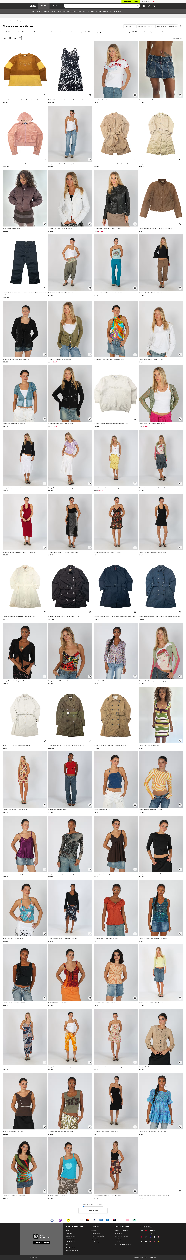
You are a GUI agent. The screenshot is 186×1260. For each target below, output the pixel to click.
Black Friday (118, 1239)
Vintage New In (130, 26)
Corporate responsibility (97, 1236)
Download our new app (131, 1)
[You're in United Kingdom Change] (153, 1)
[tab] (33, 11)
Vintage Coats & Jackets (146, 26)
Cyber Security (95, 1242)
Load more (93, 1211)
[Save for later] (44, 95)
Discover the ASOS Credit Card (123, 1245)
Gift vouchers (118, 1233)
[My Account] (144, 6)
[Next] (181, 26)
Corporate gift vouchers (121, 1236)
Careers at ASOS (95, 1233)
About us (93, 1230)
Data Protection (70, 1248)
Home (4, 21)
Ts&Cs (146, 1257)
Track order (69, 1233)
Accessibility (153, 1257)
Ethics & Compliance (72, 1250)
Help (67, 1230)
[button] (141, 1237)
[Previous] (122, 26)
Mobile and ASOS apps (121, 1230)
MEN (55, 6)
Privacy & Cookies (138, 1257)
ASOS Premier (70, 1239)
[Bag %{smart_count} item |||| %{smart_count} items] (153, 6)
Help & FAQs (145, 1)
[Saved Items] (148, 6)
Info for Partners (119, 1242)
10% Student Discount (72, 1242)
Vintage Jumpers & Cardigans (167, 26)
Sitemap (68, 1245)
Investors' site (94, 1239)
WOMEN (44, 6)
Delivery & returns (71, 1236)
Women (12, 21)
